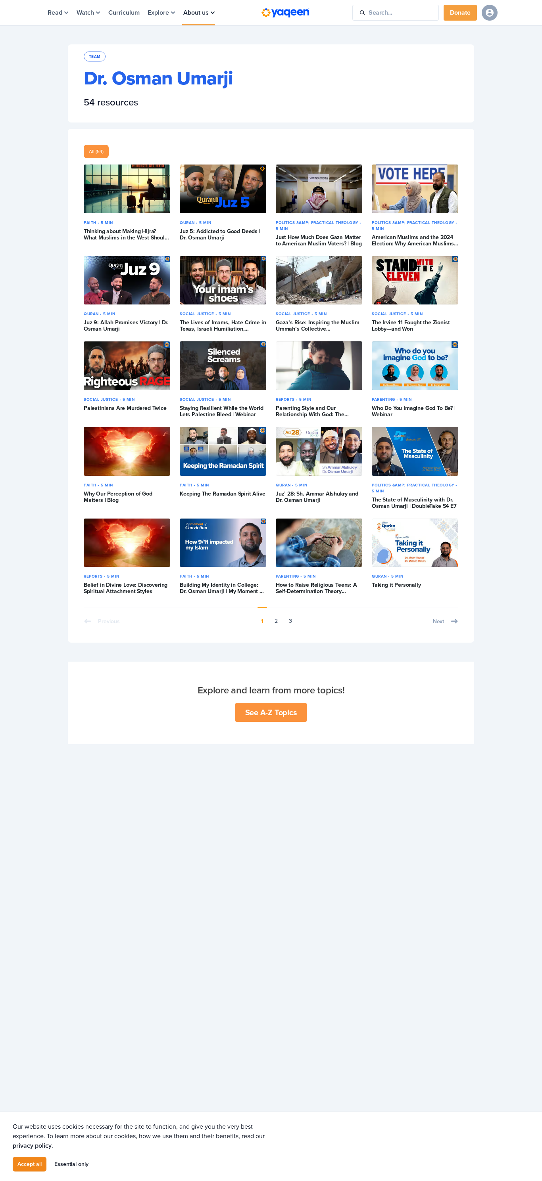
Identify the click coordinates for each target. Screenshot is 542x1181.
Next (438, 621)
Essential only (71, 1164)
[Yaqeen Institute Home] (285, 12)
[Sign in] (490, 13)
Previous (109, 621)
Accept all (29, 1164)
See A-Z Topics (271, 712)
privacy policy (32, 1145)
